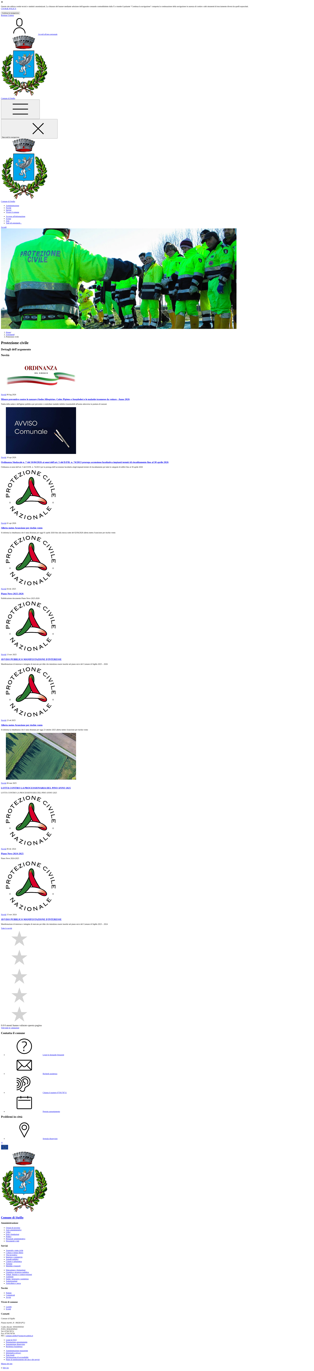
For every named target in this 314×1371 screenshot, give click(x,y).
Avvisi (8, 1297)
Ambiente (9, 1277)
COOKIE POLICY (8, 9)
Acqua (8, 219)
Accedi (4, 227)
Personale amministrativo (15, 1239)
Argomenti (10, 335)
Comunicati (10, 1295)
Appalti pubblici (12, 1259)
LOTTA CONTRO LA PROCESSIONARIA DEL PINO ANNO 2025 (36, 788)
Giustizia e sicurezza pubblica (17, 1272)
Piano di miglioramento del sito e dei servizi (23, 1359)
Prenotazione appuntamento (16, 1342)
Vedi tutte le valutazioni (10, 1028)
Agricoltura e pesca (13, 1283)
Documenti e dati (12, 1241)
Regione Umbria (7, 15)
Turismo (9, 1264)
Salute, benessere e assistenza (17, 1279)
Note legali (10, 1355)
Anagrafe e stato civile (14, 1250)
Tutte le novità (6, 928)
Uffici (8, 1232)
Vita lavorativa (11, 1255)
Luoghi (9, 1307)
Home (8, 332)
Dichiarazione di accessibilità (17, 1357)
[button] (12, 206)
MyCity (6, 1368)
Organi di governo (13, 1228)
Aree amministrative (13, 1230)
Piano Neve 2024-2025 (12, 853)
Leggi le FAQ (11, 1340)
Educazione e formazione (16, 1270)
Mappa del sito (6, 1364)
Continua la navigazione (10, 13)
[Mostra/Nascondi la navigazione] (20, 109)
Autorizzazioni (11, 1281)
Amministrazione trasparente (17, 1351)
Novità (3, 395)
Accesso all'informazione (15, 216)
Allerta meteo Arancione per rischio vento (22, 528)
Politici (8, 1237)
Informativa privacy (13, 1353)
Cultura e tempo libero (14, 1253)
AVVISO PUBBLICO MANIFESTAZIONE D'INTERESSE (31, 659)
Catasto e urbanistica (14, 1261)
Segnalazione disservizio (15, 1344)
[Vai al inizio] (2, 1143)
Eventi (8, 1309)
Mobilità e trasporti (13, 1266)
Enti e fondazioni (12, 1234)
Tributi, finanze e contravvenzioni (19, 1274)
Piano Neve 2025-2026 (12, 593)
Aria (7, 221)
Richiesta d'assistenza (14, 1346)
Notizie (9, 1293)
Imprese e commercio (14, 1257)
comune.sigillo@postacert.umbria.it (19, 1336)
